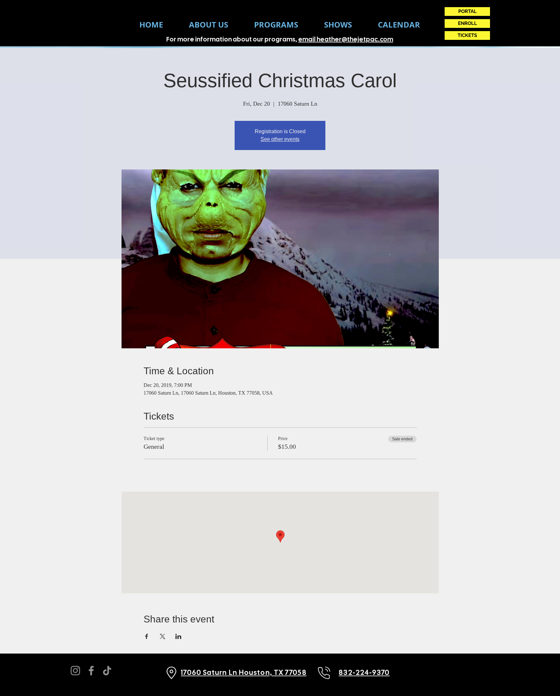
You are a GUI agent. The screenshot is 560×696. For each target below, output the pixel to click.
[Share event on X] (162, 636)
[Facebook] (91, 670)
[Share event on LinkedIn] (178, 636)
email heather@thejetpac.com (345, 39)
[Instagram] (75, 670)
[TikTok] (107, 670)
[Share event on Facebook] (147, 636)
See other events (280, 139)
